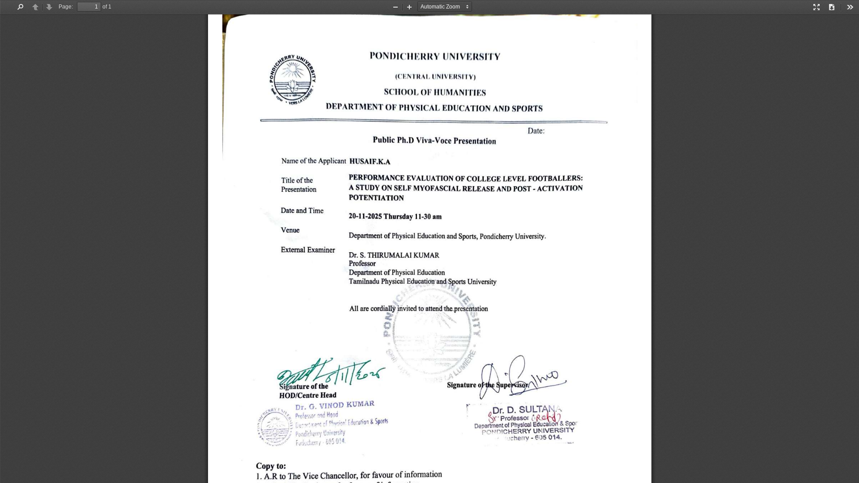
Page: (66, 7)
